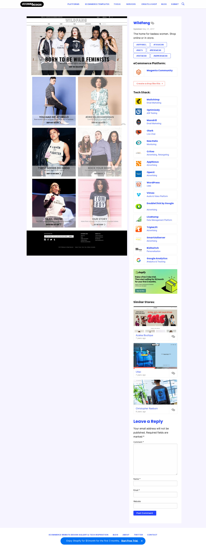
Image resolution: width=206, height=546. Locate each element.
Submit (175, 4)
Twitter (138, 535)
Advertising (152, 154)
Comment (138, 442)
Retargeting (163, 154)
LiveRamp (152, 216)
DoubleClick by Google (160, 203)
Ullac (138, 371)
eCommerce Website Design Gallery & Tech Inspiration (78, 535)
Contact (152, 535)
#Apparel (141, 45)
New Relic (152, 141)
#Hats (139, 50)
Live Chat (151, 134)
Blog (164, 4)
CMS (149, 186)
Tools (117, 4)
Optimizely (153, 110)
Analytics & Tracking (156, 261)
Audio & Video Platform (157, 196)
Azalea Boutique (144, 335)
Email (136, 490)
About (126, 535)
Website (137, 501)
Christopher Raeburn (147, 408)
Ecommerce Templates (97, 4)
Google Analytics (157, 258)
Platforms (73, 4)
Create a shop (149, 4)
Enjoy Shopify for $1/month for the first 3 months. (102, 540)
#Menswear (155, 50)
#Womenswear (160, 56)
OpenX (151, 172)
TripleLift (152, 227)
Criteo (150, 151)
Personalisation (153, 251)
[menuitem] (74, 4)
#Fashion (159, 45)
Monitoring (151, 144)
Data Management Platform (159, 220)
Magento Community (160, 70)
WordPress (153, 182)
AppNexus (153, 161)
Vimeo (150, 193)
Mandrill (152, 120)
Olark (150, 130)
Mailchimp (153, 99)
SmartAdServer (156, 237)
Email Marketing (154, 102)
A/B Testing (152, 113)
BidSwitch (153, 248)
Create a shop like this (148, 83)
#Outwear (141, 56)
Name (136, 479)
